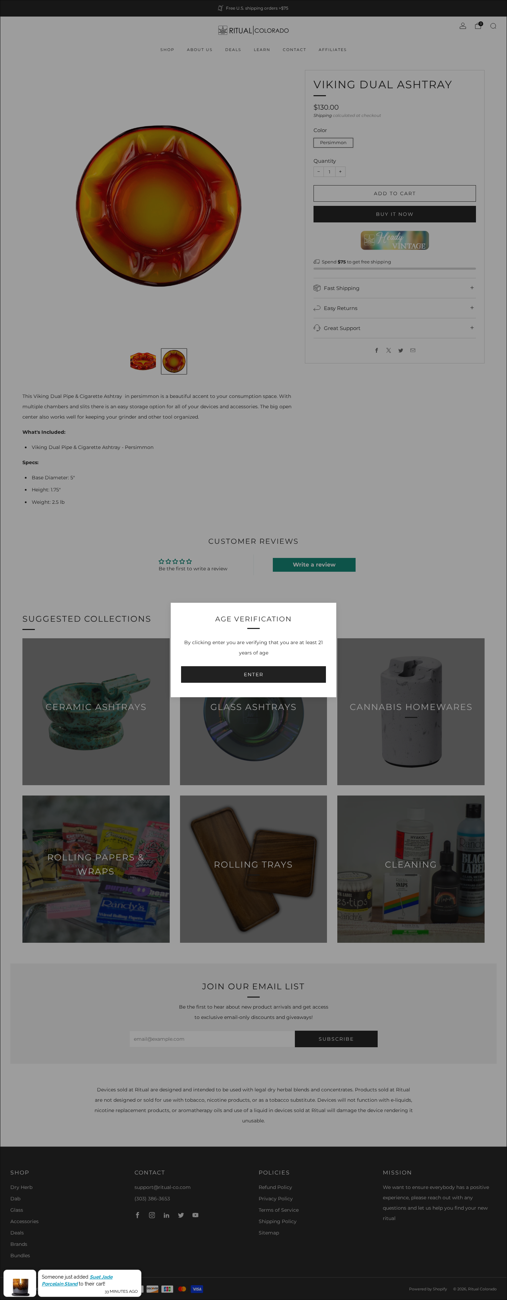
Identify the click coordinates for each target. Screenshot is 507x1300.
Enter (254, 674)
